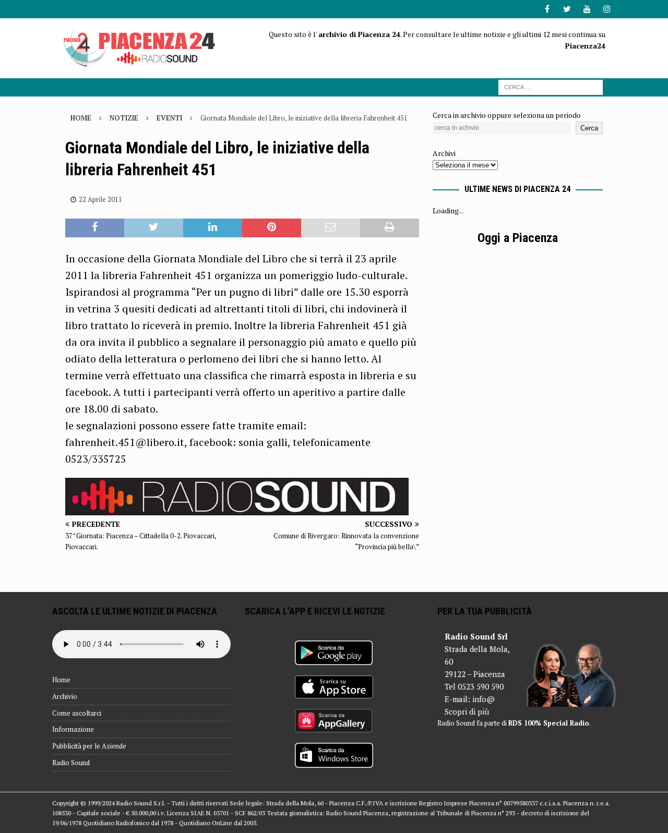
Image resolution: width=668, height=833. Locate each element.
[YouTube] (587, 9)
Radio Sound (71, 762)
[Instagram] (607, 9)
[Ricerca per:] (550, 86)
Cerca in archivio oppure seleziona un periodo (507, 115)
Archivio (64, 696)
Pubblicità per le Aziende (89, 746)
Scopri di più (467, 711)
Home (61, 679)
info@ (483, 699)
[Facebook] (547, 9)
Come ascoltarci (76, 713)
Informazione (73, 729)
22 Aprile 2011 (100, 199)
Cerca (589, 128)
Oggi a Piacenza (518, 238)
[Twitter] (567, 9)
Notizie (124, 118)
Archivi (444, 153)
